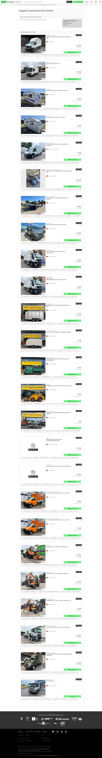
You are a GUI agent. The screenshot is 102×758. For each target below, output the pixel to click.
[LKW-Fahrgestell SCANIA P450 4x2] (33, 688)
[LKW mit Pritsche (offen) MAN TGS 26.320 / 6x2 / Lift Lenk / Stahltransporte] (33, 634)
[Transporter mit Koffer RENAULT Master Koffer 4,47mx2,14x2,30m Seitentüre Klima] (33, 44)
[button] (100, 2)
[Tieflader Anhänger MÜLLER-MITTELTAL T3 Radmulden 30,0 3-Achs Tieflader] (33, 205)
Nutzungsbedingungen (52, 755)
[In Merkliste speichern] (80, 37)
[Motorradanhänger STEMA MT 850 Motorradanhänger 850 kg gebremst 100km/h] (33, 420)
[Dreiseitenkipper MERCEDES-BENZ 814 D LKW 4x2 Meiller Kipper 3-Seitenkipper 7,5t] (33, 366)
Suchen (70, 1)
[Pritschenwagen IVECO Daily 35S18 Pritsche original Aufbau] (33, 232)
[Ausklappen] (51, 58)
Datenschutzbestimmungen (42, 755)
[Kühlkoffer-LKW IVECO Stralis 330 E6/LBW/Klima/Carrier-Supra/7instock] (33, 259)
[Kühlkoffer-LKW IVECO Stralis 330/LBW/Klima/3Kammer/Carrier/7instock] (33, 286)
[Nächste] (44, 44)
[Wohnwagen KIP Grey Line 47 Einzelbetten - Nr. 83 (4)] (33, 124)
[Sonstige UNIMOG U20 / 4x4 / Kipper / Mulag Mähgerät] (33, 554)
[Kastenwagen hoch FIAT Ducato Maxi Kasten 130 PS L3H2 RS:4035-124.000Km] (33, 151)
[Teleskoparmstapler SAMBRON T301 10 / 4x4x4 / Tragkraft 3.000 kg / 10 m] (33, 608)
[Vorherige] (21, 44)
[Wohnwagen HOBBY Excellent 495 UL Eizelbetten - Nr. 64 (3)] (33, 98)
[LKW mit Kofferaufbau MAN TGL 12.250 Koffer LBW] (33, 71)
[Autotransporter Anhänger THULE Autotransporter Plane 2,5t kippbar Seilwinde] (33, 339)
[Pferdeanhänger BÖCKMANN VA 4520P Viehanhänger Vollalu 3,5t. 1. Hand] (33, 312)
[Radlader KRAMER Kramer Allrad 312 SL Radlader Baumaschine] (33, 393)
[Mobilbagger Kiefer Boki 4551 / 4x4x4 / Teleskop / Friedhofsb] (33, 581)
